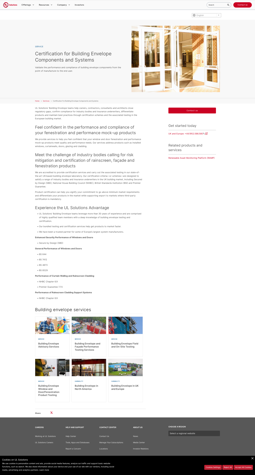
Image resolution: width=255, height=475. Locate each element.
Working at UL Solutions (45, 436)
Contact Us (104, 436)
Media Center (139, 442)
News (135, 436)
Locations (103, 449)
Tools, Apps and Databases (77, 442)
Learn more (44, 470)
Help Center (71, 436)
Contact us (243, 5)
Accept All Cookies (243, 467)
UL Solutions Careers (44, 442)
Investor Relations (140, 449)
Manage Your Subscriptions (111, 442)
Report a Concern (73, 449)
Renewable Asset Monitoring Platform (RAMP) (191, 158)
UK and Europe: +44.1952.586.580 (185, 133)
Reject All (228, 467)
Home (37, 101)
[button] (28, 5)
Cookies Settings (213, 467)
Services (46, 101)
